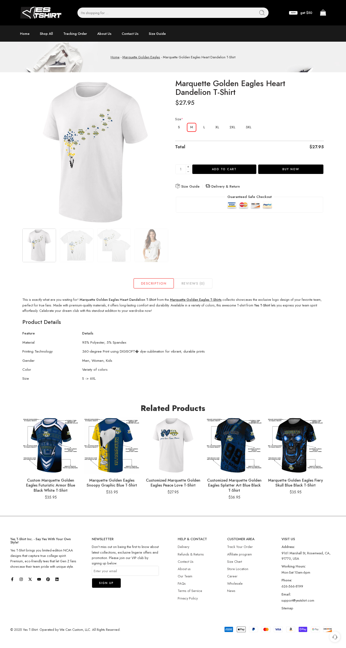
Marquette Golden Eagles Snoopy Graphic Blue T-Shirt (112, 482)
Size (179, 119)
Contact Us (130, 33)
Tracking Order (75, 33)
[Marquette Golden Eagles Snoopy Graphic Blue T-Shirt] (112, 445)
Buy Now (290, 169)
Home (24, 33)
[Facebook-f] (12, 579)
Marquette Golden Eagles (141, 57)
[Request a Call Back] (335, 637)
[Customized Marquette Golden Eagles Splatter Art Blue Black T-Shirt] (234, 445)
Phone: (287, 580)
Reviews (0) (193, 283)
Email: (286, 594)
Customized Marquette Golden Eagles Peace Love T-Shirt (173, 482)
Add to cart (224, 169)
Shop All (46, 33)
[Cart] (322, 12)
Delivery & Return (225, 186)
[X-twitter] (30, 579)
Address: (288, 546)
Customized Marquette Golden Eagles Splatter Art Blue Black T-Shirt (234, 485)
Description (153, 283)
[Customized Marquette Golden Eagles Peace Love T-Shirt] (173, 445)
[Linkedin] (57, 579)
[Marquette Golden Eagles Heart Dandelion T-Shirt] (95, 152)
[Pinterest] (48, 579)
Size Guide (157, 33)
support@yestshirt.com (298, 600)
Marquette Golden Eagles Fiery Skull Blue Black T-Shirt (295, 482)
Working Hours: (294, 566)
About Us (104, 33)
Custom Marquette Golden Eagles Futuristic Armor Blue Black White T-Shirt (50, 485)
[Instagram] (21, 579)
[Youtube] (39, 579)
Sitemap (287, 608)
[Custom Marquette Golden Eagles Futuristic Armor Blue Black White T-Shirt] (50, 445)
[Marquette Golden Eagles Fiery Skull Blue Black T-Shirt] (295, 445)
